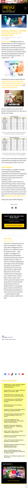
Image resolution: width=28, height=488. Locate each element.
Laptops (4, 37)
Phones (8, 37)
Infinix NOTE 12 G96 (15, 85)
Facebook (7, 241)
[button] (25, 8)
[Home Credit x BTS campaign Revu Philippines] (14, 1)
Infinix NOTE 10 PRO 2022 (9, 87)
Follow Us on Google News (14, 225)
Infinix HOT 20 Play (14, 83)
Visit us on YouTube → (14, 480)
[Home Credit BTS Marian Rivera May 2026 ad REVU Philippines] (14, 98)
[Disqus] (14, 317)
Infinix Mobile (6, 41)
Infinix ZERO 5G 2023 (8, 81)
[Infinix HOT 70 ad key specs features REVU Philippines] (14, 68)
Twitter (12, 241)
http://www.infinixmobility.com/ (14, 196)
